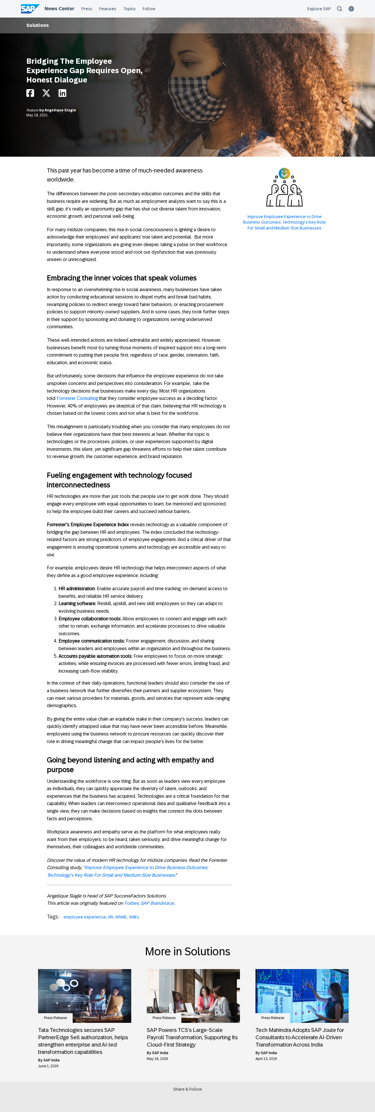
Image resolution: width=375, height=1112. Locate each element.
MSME (121, 917)
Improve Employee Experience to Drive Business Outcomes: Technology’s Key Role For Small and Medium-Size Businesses (284, 222)
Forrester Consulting (77, 398)
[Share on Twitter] (46, 94)
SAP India (51, 1060)
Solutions (37, 25)
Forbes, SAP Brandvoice (149, 903)
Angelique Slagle (60, 110)
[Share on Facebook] (30, 94)
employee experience (85, 917)
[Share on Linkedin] (62, 94)
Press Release (55, 1018)
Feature (32, 110)
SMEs (134, 917)
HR (110, 917)
